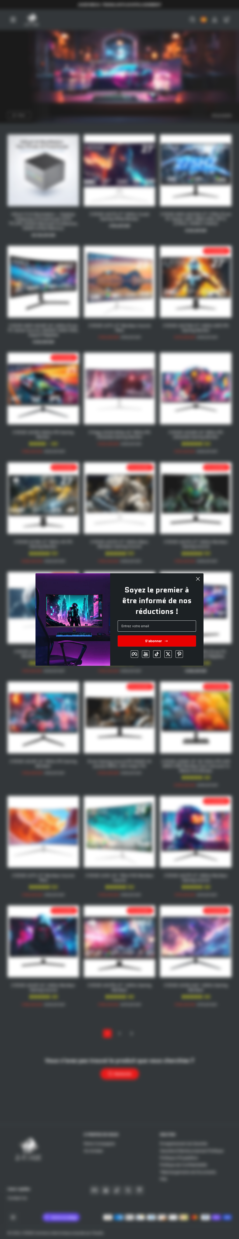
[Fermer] (198, 578)
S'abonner (153, 641)
